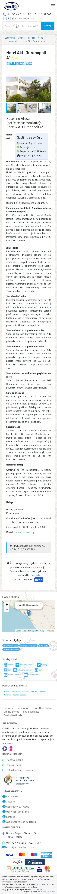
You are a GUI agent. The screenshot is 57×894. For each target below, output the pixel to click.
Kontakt (10, 816)
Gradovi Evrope (11, 711)
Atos (40, 37)
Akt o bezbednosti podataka (21, 822)
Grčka (21, 37)
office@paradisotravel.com (20, 847)
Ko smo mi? (12, 796)
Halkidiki (31, 37)
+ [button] (7, 604)
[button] (47, 78)
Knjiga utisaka (13, 765)
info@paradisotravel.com (21, 18)
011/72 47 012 (14, 842)
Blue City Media (49, 891)
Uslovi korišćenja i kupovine (20, 770)
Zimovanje (23, 708)
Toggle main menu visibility (53, 5)
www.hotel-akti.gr (25, 532)
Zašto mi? (11, 801)
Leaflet (18, 630)
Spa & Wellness (31, 711)
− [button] (7, 609)
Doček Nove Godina (42, 708)
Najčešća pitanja (14, 760)
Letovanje (10, 37)
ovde (38, 579)
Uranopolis (13, 41)
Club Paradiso (37, 889)
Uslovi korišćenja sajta (17, 811)
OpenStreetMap (38, 630)
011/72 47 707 (33, 842)
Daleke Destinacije (13, 715)
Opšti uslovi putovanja (17, 806)
